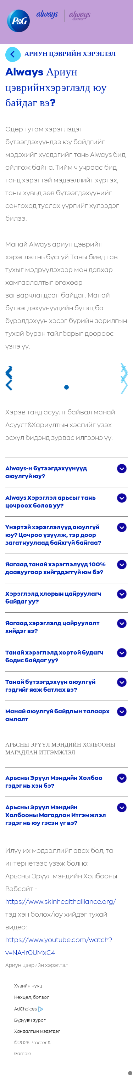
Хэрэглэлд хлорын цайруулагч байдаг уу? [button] (53, 598)
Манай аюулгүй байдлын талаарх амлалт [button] (57, 715)
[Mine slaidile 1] (66, 387)
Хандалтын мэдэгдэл (37, 1031)
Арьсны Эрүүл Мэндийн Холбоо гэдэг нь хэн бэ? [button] (53, 782)
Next (124, 372)
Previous (9, 372)
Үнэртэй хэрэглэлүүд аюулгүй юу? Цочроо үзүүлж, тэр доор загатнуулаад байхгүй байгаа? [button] (53, 535)
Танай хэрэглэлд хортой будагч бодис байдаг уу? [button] (54, 656)
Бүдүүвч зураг (30, 1020)
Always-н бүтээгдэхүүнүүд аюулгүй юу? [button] (46, 472)
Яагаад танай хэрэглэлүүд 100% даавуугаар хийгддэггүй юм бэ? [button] (55, 568)
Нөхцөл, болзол (32, 997)
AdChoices (25, 1009)
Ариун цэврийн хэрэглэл (36, 965)
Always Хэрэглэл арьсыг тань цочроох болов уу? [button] (50, 502)
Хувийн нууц (28, 986)
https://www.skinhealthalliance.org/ (60, 902)
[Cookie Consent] (130, 1073)
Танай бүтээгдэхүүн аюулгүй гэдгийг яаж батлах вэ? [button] (50, 686)
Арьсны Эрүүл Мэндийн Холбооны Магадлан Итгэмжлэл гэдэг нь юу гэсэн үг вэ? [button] (55, 815)
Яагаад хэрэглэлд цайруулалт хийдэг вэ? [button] (52, 627)
